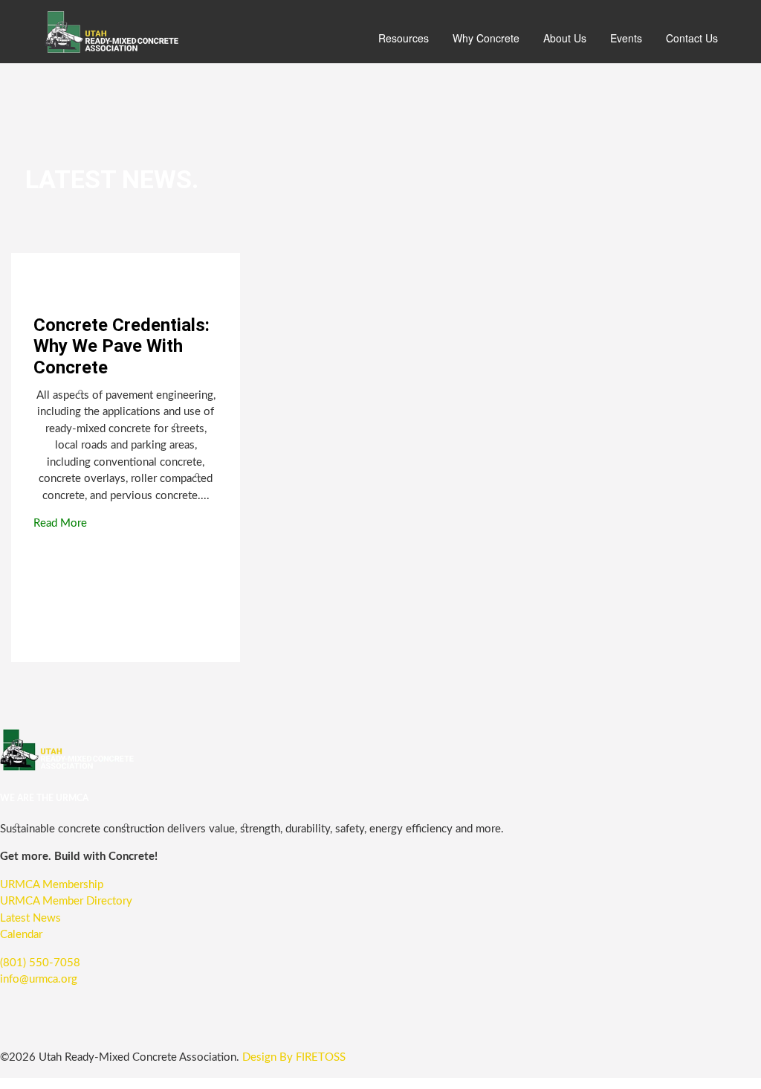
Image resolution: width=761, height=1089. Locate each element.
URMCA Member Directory (66, 901)
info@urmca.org (38, 979)
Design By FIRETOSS (294, 1057)
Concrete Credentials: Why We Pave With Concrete (121, 347)
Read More (63, 523)
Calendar (21, 934)
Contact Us (692, 37)
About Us (564, 37)
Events (626, 37)
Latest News (30, 918)
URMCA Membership (51, 884)
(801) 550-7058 (40, 962)
